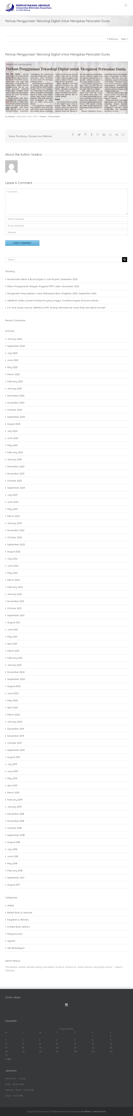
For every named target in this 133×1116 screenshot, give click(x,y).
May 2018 (12, 863)
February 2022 (15, 587)
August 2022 (13, 551)
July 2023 (12, 494)
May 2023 (12, 509)
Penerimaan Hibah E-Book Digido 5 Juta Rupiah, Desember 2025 (42, 279)
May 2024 (12, 445)
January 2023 (14, 523)
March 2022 (13, 579)
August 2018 (13, 842)
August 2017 (13, 884)
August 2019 (13, 757)
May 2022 (12, 572)
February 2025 (15, 381)
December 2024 (15, 395)
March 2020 (13, 714)
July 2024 (12, 431)
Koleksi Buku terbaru (18, 926)
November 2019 (15, 735)
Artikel (42, 116)
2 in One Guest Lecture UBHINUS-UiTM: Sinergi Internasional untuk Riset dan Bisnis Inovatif (56, 307)
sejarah (11, 940)
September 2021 (15, 615)
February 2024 (15, 452)
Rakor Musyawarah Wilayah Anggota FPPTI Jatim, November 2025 (43, 286)
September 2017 (15, 877)
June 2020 (13, 693)
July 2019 (12, 764)
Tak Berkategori (16, 948)
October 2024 (14, 409)
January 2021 (14, 665)
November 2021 (15, 601)
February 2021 (14, 657)
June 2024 (12, 438)
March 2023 (13, 516)
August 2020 (14, 686)
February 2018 (15, 870)
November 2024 (15, 402)
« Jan (8, 1059)
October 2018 (14, 828)
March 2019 (13, 792)
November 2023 (15, 473)
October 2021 (14, 608)
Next (123, 39)
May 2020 (12, 700)
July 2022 (12, 558)
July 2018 (12, 849)
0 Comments (54, 116)
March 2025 (13, 374)
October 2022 (14, 537)
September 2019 (16, 750)
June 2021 (12, 629)
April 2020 (12, 707)
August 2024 (13, 424)
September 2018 (16, 835)
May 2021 (12, 636)
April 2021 (12, 643)
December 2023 (15, 466)
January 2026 (14, 338)
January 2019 (14, 806)
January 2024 (14, 459)
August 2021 (13, 622)
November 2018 (15, 820)
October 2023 (14, 480)
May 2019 (12, 778)
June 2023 (12, 502)
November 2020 (16, 672)
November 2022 (15, 530)
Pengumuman (15, 933)
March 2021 (13, 650)
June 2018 (12, 856)
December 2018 (15, 813)
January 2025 (14, 388)
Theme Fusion (99, 1111)
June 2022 (12, 565)
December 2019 (15, 728)
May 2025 (12, 367)
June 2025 (12, 360)
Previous (113, 39)
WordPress (86, 1111)
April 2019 (12, 785)
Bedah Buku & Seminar (19, 912)
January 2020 (14, 721)
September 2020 (16, 679)
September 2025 (16, 346)
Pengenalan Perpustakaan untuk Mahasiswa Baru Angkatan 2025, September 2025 (51, 293)
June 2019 (12, 771)
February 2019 (15, 799)
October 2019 (14, 743)
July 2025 (12, 353)
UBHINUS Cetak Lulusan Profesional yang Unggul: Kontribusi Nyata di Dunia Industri (52, 300)
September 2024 (16, 416)
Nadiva (11, 116)
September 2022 (16, 544)
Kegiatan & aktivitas (18, 919)
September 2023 (16, 487)
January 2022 (14, 594)
